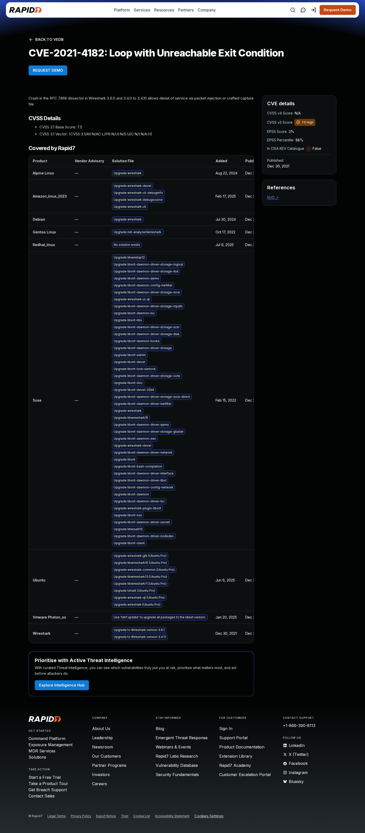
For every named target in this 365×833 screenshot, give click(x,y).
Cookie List (141, 816)
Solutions (37, 757)
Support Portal (233, 737)
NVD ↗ (273, 197)
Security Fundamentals (177, 774)
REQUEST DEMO (48, 70)
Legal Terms (56, 816)
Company (207, 9)
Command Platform (47, 738)
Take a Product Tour (48, 783)
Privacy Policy (81, 816)
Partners (186, 9)
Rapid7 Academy (235, 765)
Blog (160, 728)
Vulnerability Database (177, 765)
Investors (101, 774)
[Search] (292, 9)
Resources (164, 9)
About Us (101, 728)
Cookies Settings (208, 816)
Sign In (225, 728)
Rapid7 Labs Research (177, 756)
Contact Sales (42, 795)
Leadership (102, 737)
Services (142, 9)
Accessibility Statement (172, 816)
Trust (124, 816)
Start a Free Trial (45, 777)
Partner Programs (109, 765)
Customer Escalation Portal (245, 774)
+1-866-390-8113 (299, 725)
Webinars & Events (173, 746)
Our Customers (106, 756)
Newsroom (102, 746)
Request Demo (338, 9)
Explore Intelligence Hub (62, 685)
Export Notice (106, 816)
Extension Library (235, 756)
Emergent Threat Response (182, 737)
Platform (122, 9)
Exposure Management (51, 744)
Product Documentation (241, 746)
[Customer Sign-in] (313, 9)
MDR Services (42, 750)
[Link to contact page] (303, 9)
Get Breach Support (48, 789)
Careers (99, 783)
